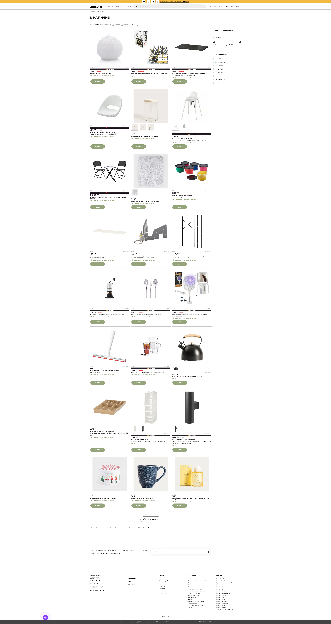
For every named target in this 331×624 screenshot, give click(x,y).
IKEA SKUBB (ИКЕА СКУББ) (139, 439)
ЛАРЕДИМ (93, 11)
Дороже (124, 25)
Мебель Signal (221, 607)
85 (143, 527)
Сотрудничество (164, 598)
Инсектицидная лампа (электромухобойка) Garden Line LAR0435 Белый (189, 315)
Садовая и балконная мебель (198, 581)
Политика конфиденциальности (170, 596)
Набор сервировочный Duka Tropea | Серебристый (147, 314)
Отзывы (162, 588)
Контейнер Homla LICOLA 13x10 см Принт (103, 498)
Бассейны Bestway (222, 579)
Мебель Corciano (221, 587)
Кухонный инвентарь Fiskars (225, 583)
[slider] (214, 42)
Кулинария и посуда (195, 589)
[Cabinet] (223, 6)
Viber (130, 581)
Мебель (190, 579)
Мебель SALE (220, 605)
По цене (218, 37)
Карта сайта (163, 594)
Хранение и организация (196, 601)
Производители (221, 55)
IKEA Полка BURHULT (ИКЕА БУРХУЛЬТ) (102, 256)
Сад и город (192, 583)
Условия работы (164, 581)
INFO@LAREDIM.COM (97, 590)
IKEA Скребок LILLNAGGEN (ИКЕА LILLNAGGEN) (104, 370)
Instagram (132, 578)
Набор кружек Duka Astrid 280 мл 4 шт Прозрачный (147, 372)
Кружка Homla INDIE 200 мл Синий (142, 498)
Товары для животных (195, 605)
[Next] (148, 527)
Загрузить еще (152, 519)
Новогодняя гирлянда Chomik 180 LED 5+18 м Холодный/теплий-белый (149, 74)
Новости (162, 586)
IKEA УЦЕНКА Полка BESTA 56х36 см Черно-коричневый (189, 73)
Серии (190, 607)
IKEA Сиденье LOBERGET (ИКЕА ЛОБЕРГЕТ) (103, 132)
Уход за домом (193, 603)
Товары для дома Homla (224, 609)
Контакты (162, 583)
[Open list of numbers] (216, 6)
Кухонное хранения (194, 593)
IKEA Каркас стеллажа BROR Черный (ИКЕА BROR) (188, 256)
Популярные (105, 25)
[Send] (208, 552)
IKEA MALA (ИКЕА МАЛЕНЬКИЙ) (182, 195)
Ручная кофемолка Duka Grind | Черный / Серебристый (107, 314)
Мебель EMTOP (221, 589)
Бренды (118, 6)
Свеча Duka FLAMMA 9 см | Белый (100, 73)
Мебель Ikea (220, 597)
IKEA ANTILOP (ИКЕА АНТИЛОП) (182, 138)
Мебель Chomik (221, 585)
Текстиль (191, 585)
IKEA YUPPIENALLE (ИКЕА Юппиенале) (143, 256)
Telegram (131, 585)
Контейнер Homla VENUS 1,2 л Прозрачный (144, 136)
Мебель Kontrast (221, 601)
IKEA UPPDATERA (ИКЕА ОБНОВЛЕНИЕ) (102, 431)
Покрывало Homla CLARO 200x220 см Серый (145, 201)
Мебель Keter (220, 599)
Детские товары (193, 587)
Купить (97, 81)
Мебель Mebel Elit (222, 603)
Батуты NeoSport (221, 581)
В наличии (127, 6)
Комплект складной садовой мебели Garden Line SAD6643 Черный (108, 198)
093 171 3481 (211, 6)
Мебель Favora (221, 591)
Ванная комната (193, 595)
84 (139, 527)
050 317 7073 (95, 583)
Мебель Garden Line (223, 593)
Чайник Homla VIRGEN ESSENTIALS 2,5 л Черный (187, 376)
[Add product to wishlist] (128, 31)
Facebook (132, 575)
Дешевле (116, 25)
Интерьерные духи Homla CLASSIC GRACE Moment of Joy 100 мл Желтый (191, 499)
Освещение (192, 597)
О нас (161, 579)
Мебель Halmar (221, 595)
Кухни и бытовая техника (196, 591)
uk (238, 6)
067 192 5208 (95, 581)
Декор (190, 599)
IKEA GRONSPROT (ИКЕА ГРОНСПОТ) (183, 439)
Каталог (110, 6)
